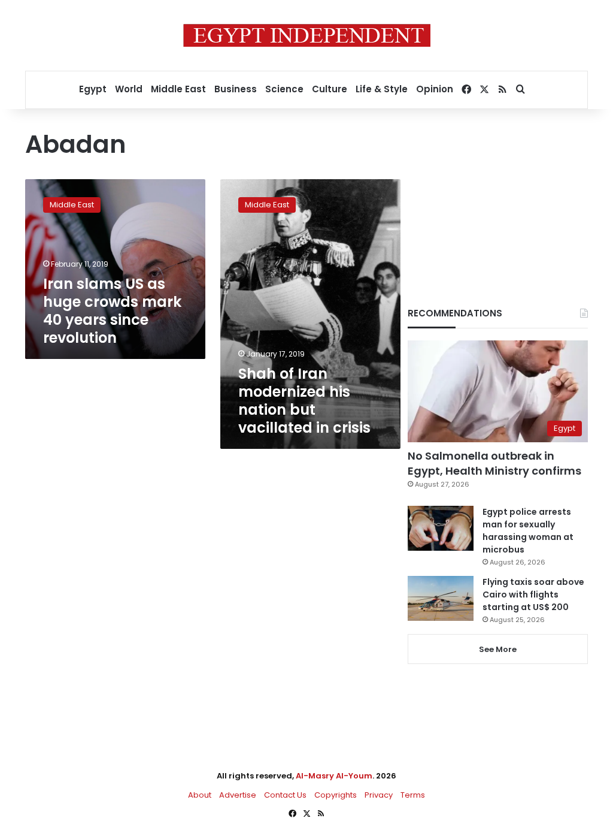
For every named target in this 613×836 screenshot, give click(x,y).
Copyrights (335, 795)
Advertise (237, 795)
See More (498, 649)
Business (235, 89)
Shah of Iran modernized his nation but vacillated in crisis (304, 400)
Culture (329, 89)
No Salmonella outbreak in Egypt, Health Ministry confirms (494, 463)
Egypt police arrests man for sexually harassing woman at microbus (527, 531)
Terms (412, 795)
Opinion (434, 89)
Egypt (93, 89)
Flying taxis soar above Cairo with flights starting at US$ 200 (533, 594)
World (128, 89)
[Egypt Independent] (306, 35)
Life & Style (382, 89)
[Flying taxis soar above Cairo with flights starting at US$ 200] (441, 598)
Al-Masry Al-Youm (334, 775)
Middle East (178, 89)
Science (284, 89)
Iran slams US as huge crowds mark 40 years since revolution (112, 311)
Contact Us (285, 795)
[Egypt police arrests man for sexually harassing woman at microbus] (441, 528)
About (199, 795)
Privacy (379, 795)
